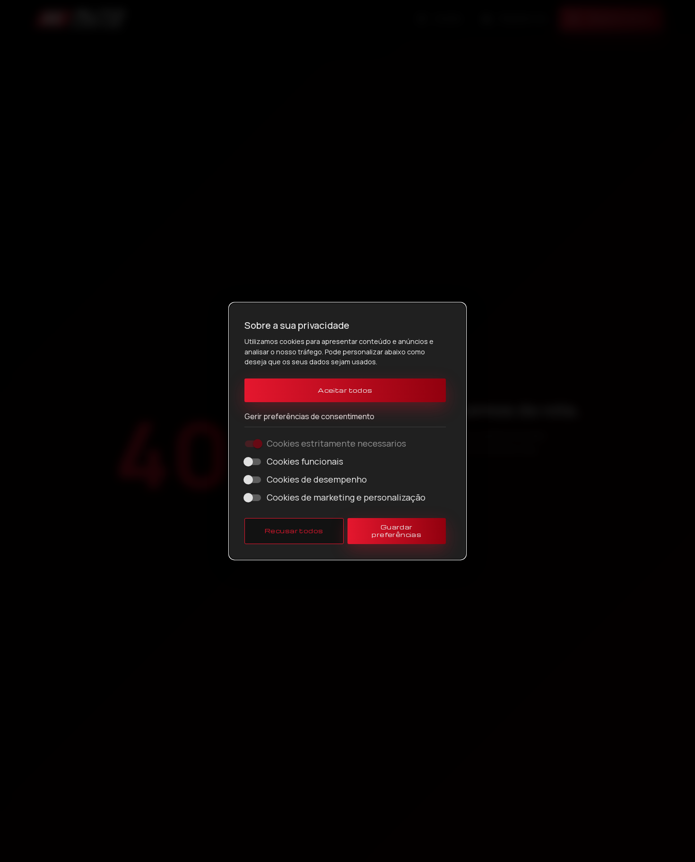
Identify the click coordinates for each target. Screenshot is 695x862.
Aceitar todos (345, 390)
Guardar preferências (396, 530)
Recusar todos (294, 531)
